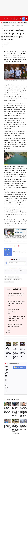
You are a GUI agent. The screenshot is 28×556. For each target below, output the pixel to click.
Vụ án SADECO (18, 289)
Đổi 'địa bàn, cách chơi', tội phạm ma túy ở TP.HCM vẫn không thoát (23, 426)
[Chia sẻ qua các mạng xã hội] (25, 252)
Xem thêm (8, 332)
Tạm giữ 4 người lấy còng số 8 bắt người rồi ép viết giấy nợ (7, 410)
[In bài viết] (2, 47)
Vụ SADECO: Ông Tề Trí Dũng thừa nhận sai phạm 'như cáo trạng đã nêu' (22, 351)
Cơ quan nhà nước (9, 281)
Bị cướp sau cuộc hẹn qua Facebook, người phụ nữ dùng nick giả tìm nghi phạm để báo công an (23, 412)
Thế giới (17, 22)
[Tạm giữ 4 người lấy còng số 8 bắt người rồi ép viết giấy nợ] (7, 404)
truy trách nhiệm (17, 279)
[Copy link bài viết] (22, 252)
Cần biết (13, 19)
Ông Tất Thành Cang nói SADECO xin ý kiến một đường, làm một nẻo (8, 351)
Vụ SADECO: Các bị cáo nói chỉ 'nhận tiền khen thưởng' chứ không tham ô (20, 231)
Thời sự (14, 22)
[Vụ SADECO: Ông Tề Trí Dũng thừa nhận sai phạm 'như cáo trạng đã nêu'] (22, 344)
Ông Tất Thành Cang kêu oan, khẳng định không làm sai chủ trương (15, 326)
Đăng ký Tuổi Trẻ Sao (23, 18)
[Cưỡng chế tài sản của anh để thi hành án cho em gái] (7, 421)
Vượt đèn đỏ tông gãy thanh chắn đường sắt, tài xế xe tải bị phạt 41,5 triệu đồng (15, 411)
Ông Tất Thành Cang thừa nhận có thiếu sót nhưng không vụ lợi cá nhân (16, 303)
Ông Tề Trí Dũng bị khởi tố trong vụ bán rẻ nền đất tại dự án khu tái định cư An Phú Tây (16, 318)
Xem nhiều (8, 22)
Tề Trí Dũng (11, 277)
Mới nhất (4, 22)
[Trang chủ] (1, 22)
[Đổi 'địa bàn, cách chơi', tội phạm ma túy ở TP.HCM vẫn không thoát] (23, 421)
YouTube (10, 18)
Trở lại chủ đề (7, 26)
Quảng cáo (17, 19)
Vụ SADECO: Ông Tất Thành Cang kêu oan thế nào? (16, 310)
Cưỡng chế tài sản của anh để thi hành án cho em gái (7, 426)
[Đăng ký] (19, 367)
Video (11, 22)
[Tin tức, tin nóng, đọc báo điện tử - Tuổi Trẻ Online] (2, 19)
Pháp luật (21, 22)
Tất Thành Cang (8, 279)
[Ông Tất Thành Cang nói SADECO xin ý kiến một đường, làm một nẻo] (8, 344)
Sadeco (17, 277)
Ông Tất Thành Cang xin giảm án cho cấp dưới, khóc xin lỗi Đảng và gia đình (16, 295)
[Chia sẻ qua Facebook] (19, 252)
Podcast (5, 18)
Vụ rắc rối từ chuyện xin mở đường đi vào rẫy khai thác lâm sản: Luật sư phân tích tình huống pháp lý (15, 428)
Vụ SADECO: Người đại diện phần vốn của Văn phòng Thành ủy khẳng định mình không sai (15, 352)
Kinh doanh (26, 22)
